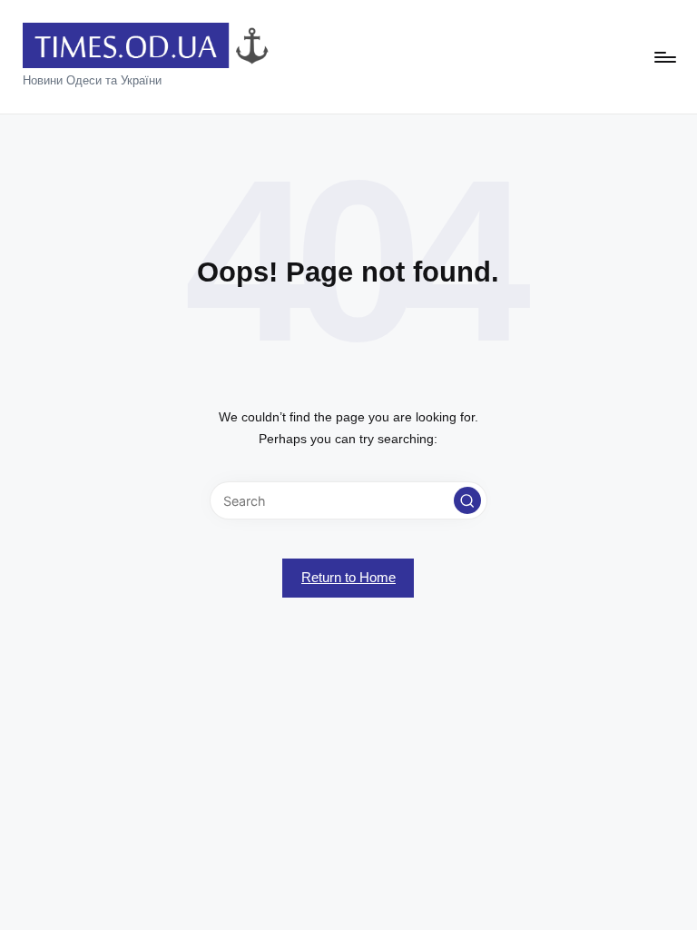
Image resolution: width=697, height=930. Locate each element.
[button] (467, 500)
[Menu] (663, 57)
